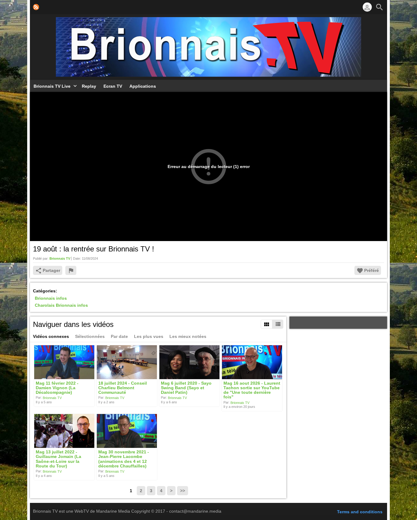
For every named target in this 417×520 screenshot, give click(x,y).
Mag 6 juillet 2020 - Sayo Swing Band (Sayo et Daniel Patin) (186, 388)
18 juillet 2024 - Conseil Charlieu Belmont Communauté (122, 388)
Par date (119, 336)
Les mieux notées (187, 336)
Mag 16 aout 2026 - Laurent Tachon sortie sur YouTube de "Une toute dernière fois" (251, 390)
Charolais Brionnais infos (61, 305)
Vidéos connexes (51, 336)
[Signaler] (70, 270)
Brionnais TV (52, 398)
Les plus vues (148, 336)
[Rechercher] (379, 7)
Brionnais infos (51, 298)
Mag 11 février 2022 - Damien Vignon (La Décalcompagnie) (57, 388)
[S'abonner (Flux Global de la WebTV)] (36, 7)
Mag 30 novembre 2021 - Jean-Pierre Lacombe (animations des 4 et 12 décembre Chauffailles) (123, 458)
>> (182, 490)
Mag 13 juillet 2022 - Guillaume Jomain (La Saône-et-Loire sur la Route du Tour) (58, 458)
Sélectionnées (90, 336)
